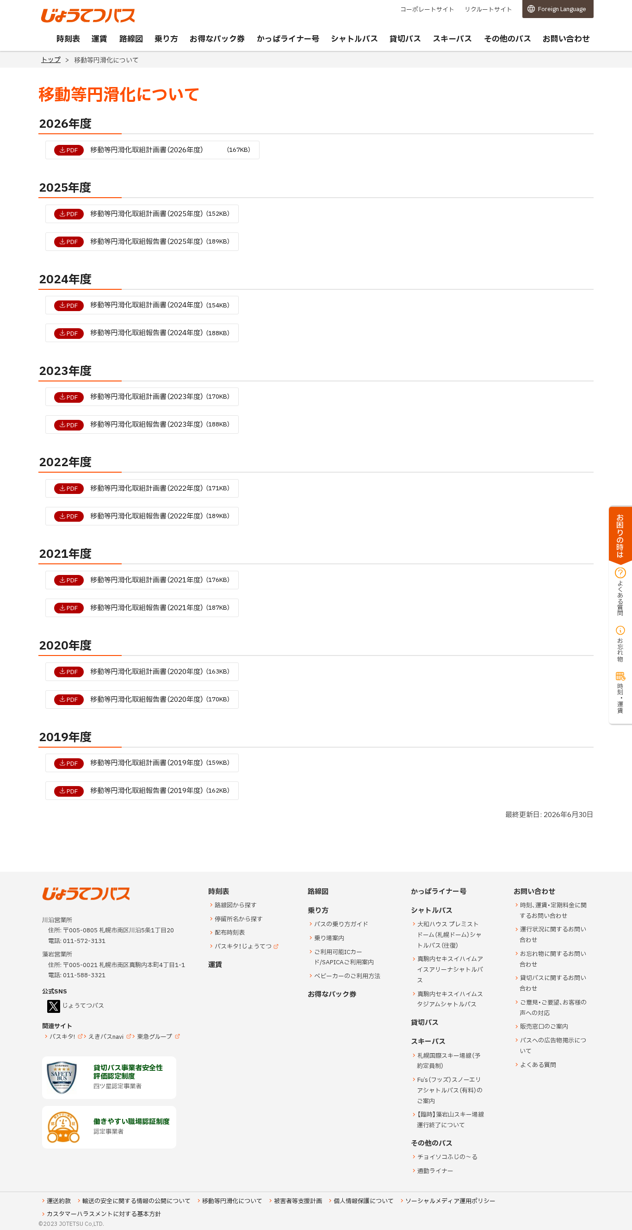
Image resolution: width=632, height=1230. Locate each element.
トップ (51, 60)
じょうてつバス (67, 22)
